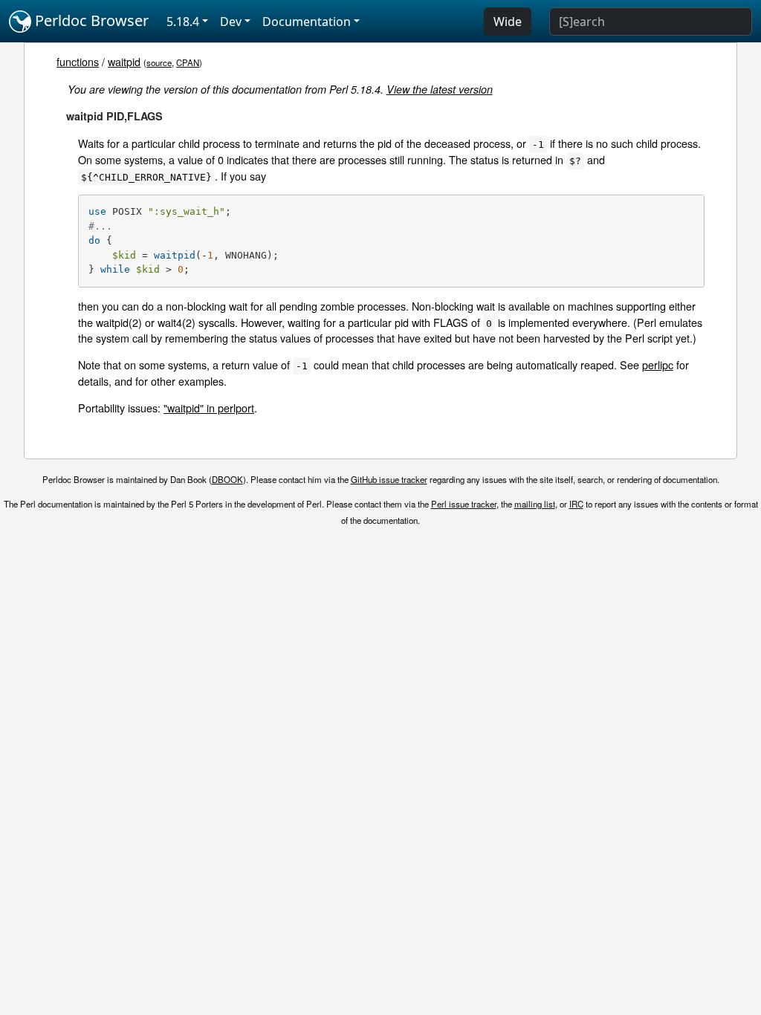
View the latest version (439, 89)
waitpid (124, 61)
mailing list (534, 504)
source (159, 62)
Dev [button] (231, 21)
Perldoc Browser (90, 20)
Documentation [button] (306, 21)
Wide (507, 21)
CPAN (187, 62)
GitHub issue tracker (389, 479)
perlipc (657, 364)
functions (77, 61)
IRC (576, 504)
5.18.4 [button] (182, 21)
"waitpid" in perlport (208, 407)
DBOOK (227, 479)
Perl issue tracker (463, 504)
